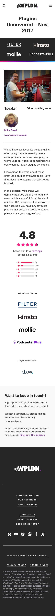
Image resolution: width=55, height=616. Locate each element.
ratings (36, 251)
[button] (4, 5)
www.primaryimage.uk (15, 135)
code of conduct (27, 524)
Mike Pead (10, 130)
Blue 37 (43, 555)
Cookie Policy (39, 565)
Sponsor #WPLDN (27, 495)
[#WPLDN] (27, 5)
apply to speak (27, 519)
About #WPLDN (27, 504)
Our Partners (27, 500)
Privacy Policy (16, 565)
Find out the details (32, 434)
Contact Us (27, 515)
